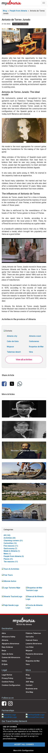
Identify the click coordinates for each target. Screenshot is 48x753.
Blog (5, 11)
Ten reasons (11, 561)
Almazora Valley (8, 637)
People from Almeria (19, 11)
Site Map (29, 692)
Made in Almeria (12, 551)
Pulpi (28, 657)
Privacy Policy (7, 678)
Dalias (4, 661)
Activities (9, 538)
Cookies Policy (8, 682)
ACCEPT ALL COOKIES (24, 744)
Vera (31, 352)
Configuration (28, 750)
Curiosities (10, 543)
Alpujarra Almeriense (10, 644)
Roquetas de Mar (36, 347)
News (7, 554)
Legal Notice (7, 675)
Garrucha (30, 637)
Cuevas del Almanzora (11, 657)
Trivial (28, 678)
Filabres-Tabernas (33, 633)
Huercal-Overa (32, 640)
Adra (4, 633)
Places (8, 559)
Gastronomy (10, 548)
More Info (17, 750)
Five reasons (11, 546)
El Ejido (5, 664)
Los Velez (30, 647)
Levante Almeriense (34, 644)
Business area (31, 689)
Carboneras (34, 341)
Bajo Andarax (7, 647)
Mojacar (10, 347)
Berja (4, 650)
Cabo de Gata (13, 341)
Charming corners (13, 540)
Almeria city (12, 336)
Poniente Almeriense (34, 654)
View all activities (24, 359)
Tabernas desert (14, 352)
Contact (29, 685)
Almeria (5, 640)
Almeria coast (35, 336)
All (7, 535)
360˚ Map (30, 682)
